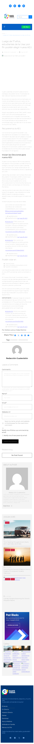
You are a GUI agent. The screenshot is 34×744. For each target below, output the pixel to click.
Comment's (6, 369)
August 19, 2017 (22, 218)
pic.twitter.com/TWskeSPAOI (14, 250)
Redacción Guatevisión (10, 52)
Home (3, 33)
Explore (7, 550)
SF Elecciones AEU (23, 339)
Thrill (13, 550)
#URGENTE (9, 221)
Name (4, 393)
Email (4, 403)
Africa (7, 522)
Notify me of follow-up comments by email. (15, 431)
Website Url (6, 412)
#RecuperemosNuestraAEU (14, 211)
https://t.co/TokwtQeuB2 (13, 213)
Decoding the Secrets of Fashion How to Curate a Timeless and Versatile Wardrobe (17, 571)
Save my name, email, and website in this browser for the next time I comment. (17, 423)
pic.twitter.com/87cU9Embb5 (15, 231)
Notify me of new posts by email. (15, 435)
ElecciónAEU (14, 339)
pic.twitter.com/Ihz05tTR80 (14, 321)
